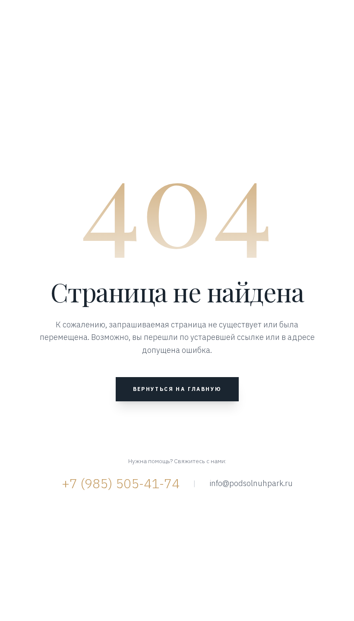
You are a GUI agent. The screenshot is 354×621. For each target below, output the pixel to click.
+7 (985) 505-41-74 (121, 483)
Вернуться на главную (177, 389)
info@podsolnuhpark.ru (251, 483)
